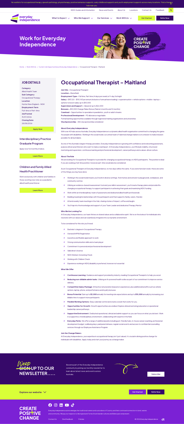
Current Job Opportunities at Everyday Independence (58, 67)
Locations (133, 10)
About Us (121, 10)
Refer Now (164, 18)
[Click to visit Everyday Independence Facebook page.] (50, 405)
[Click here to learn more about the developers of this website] (163, 419)
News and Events (106, 10)
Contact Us (146, 10)
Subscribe (156, 374)
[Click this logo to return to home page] (25, 18)
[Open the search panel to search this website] (171, 10)
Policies (81, 419)
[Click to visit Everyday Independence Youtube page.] (67, 405)
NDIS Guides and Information (83, 10)
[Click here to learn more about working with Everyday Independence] (30, 413)
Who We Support (82, 18)
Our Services (103, 18)
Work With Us (122, 18)
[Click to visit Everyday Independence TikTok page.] (72, 405)
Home (22, 67)
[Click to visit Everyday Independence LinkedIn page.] (61, 405)
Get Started (146, 18)
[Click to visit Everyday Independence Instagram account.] (55, 405)
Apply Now (37, 129)
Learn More (38, 156)
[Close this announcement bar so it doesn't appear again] (171, 4)
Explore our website (31, 392)
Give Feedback (67, 419)
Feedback (160, 10)
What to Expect (59, 18)
